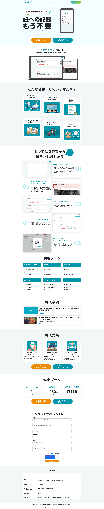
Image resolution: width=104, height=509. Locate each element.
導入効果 (65, 504)
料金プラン (70, 504)
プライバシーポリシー (50, 453)
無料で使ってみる (41, 40)
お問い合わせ (35, 504)
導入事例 (60, 504)
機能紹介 (49, 504)
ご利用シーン (54, 504)
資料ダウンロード (62, 40)
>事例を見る (41, 313)
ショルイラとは (43, 504)
